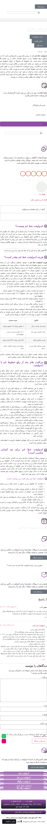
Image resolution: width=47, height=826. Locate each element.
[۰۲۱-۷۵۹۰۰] (41, 186)
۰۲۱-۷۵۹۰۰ (43, 194)
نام (45, 706)
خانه (45, 51)
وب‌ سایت (43, 723)
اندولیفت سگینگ (23, 781)
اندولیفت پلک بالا (23, 788)
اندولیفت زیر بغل (23, 777)
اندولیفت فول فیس (23, 786)
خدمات (40, 51)
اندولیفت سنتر (40, 625)
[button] (23, 20)
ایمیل (44, 715)
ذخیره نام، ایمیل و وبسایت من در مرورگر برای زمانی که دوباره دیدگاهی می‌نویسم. (24, 735)
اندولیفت (44, 231)
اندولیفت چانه (23, 773)
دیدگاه (44, 677)
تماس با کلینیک (10, 821)
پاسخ (46, 617)
